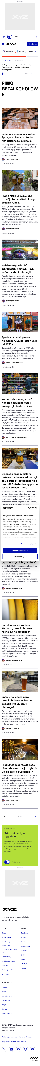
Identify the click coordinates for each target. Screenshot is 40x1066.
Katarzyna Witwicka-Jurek (14, 437)
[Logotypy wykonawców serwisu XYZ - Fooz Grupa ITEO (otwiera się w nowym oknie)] (34, 1059)
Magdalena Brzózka (12, 588)
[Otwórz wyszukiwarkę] (36, 37)
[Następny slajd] (36, 73)
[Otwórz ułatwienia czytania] (4, 37)
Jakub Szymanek (10, 229)
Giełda (4, 987)
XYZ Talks (5, 974)
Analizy (32, 51)
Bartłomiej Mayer (11, 159)
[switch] (9, 37)
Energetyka (6, 1000)
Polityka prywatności (9, 1037)
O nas (4, 933)
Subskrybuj (33, 44)
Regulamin (6, 1042)
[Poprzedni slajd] (31, 73)
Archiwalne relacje (8, 961)
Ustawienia (18, 1042)
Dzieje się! (10, 51)
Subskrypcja (6, 937)
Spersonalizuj (19, 556)
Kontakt (5, 965)
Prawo (4, 991)
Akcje (4, 1005)
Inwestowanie (7, 996)
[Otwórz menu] (3, 44)
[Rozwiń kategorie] (35, 51)
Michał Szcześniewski (12, 363)
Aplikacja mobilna (8, 970)
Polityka (24, 950)
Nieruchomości (7, 1013)
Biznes (21, 51)
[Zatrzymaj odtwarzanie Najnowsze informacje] (3, 74)
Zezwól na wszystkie (20, 550)
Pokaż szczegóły (27, 544)
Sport (23, 959)
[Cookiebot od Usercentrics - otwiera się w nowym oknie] (28, 508)
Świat (23, 955)
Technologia (25, 946)
